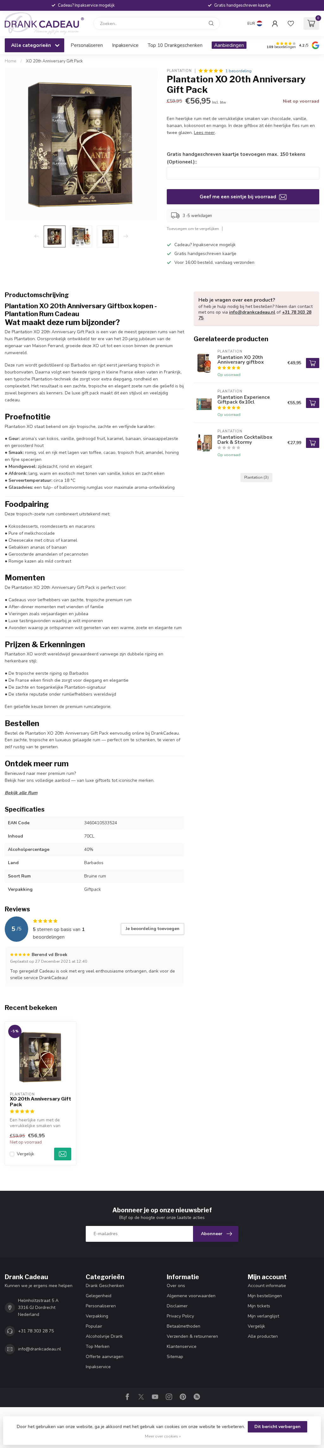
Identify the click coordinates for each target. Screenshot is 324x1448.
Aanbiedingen (229, 45)
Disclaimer (177, 1306)
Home (10, 61)
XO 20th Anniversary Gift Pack (54, 61)
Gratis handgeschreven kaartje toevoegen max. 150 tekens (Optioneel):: (236, 158)
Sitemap (175, 1357)
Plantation (179, 71)
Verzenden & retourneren (192, 1336)
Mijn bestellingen (265, 1296)
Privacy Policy (180, 1316)
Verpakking (97, 1316)
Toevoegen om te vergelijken (193, 228)
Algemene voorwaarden (191, 1296)
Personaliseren (87, 45)
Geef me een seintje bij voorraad (238, 196)
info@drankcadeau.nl (252, 312)
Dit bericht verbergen (277, 1427)
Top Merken (97, 1346)
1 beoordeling (238, 70)
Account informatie (267, 1286)
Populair (94, 1326)
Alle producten (263, 1336)
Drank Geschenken (105, 1286)
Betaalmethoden (183, 1326)
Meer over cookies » (163, 1436)
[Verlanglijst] (291, 23)
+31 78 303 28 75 (36, 1331)
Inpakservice (125, 45)
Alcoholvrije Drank (104, 1336)
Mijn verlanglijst (263, 1316)
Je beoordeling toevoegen (152, 929)
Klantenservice (181, 1346)
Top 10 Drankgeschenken (175, 45)
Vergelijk (25, 1153)
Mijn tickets (259, 1306)
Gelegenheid (98, 1296)
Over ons (176, 1286)
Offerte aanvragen (104, 1357)
